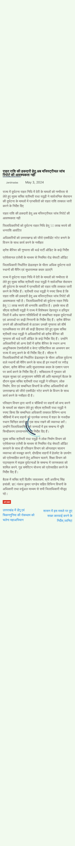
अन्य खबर (7, 502)
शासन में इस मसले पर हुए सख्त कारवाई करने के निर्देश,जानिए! (57, 516)
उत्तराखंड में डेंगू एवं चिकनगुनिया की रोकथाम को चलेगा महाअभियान (18, 515)
